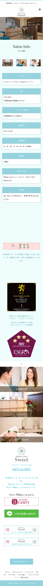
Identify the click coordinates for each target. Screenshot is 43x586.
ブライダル (11, 575)
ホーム (7, 572)
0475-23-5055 (21, 469)
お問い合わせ (24, 577)
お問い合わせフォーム (22, 561)
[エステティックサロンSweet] (21, 454)
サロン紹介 (21, 575)
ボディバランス (17, 572)
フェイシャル (29, 572)
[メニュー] (39, 9)
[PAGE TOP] (21, 364)
